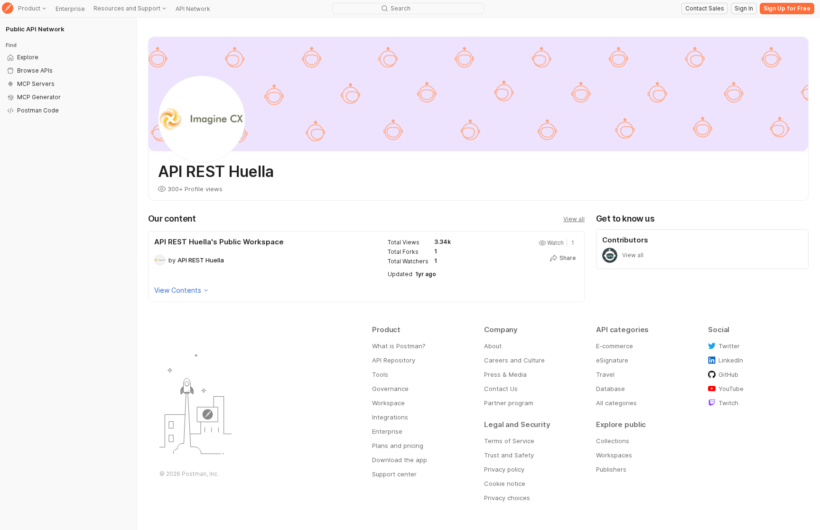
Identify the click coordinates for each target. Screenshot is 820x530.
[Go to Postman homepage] (7, 8)
